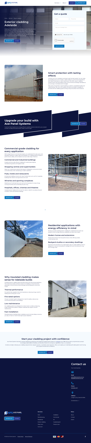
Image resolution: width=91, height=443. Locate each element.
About (72, 414)
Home (6, 18)
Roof (39, 414)
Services (10, 18)
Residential (40, 419)
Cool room (40, 426)
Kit (54, 419)
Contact (72, 3)
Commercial (56, 417)
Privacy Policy (20, 436)
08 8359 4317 (9, 40)
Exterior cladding (42, 422)
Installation (55, 414)
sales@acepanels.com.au (77, 378)
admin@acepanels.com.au (77, 377)
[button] (57, 3)
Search (72, 419)
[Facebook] (85, 437)
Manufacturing (41, 417)
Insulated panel (56, 422)
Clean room (40, 424)
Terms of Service (28, 436)
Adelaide (58, 341)
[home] (11, 3)
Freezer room (56, 424)
